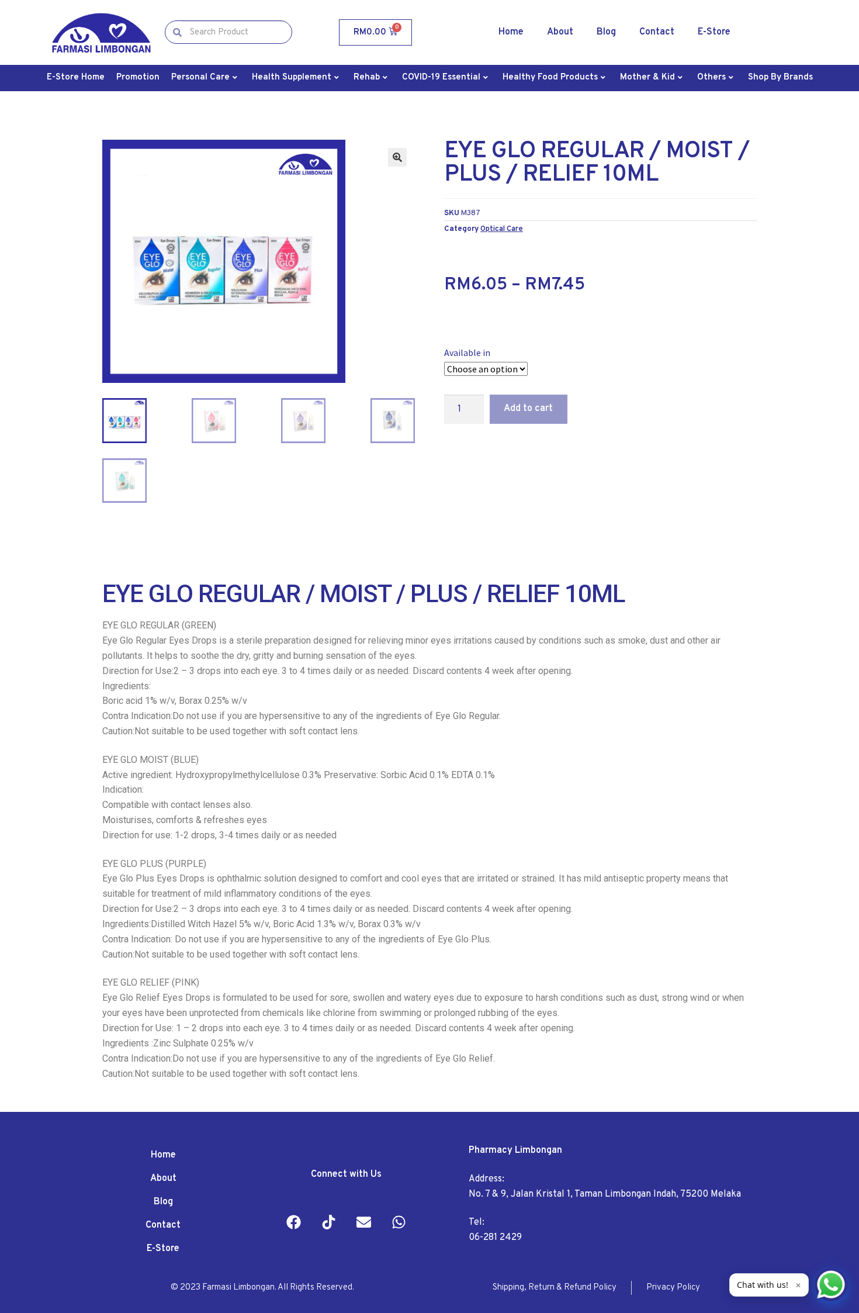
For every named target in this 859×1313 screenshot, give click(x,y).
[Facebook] (294, 1221)
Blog (606, 32)
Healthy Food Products (550, 77)
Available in (467, 352)
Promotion (138, 77)
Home (511, 32)
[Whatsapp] (399, 1221)
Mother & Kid (647, 77)
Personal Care (200, 77)
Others (711, 77)
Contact (656, 32)
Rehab (367, 77)
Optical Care (501, 229)
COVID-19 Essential (441, 77)
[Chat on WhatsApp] (831, 1285)
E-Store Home (76, 77)
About (560, 32)
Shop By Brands (780, 77)
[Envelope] (364, 1221)
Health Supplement (291, 77)
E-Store (714, 32)
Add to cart (528, 408)
